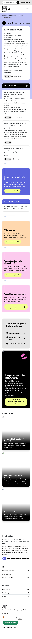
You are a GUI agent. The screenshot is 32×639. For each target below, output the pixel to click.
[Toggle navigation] (27, 9)
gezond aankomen (11, 550)
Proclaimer (5, 613)
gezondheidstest (18, 552)
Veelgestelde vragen (15, 344)
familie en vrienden (7, 546)
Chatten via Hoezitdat (8, 570)
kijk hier (20, 619)
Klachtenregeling (6, 593)
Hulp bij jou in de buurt (14, 338)
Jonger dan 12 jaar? (7, 577)
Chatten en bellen (14, 333)
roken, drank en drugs (8, 548)
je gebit (22, 548)
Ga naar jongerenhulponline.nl (15, 307)
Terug (6, 23)
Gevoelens (20, 15)
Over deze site (6, 589)
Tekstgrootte (25, 2)
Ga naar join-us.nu (11, 242)
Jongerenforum (12, 15)
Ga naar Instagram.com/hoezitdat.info (18, 558)
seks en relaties (22, 546)
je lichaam (17, 548)
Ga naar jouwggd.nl (14, 275)
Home (4, 15)
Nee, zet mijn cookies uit (10, 627)
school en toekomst (7, 552)
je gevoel (15, 546)
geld (24, 552)
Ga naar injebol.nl (13, 191)
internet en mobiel (22, 550)
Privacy (4, 596)
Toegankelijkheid (23, 610)
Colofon (4, 610)
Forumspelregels (6, 574)
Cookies (10, 610)
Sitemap (16, 610)
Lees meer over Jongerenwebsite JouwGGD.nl (17, 400)
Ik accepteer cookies (10, 622)
